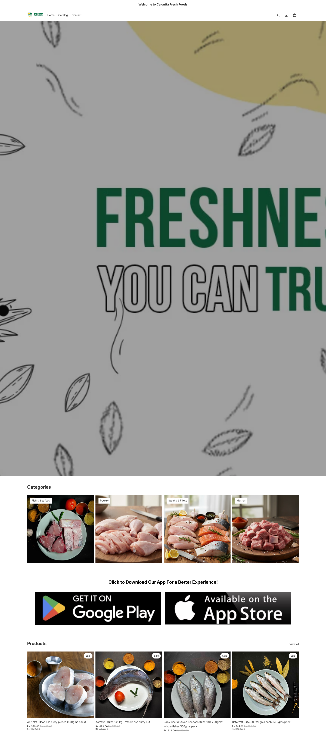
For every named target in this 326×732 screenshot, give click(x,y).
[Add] (88, 712)
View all (294, 644)
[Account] (286, 15)
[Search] (278, 15)
